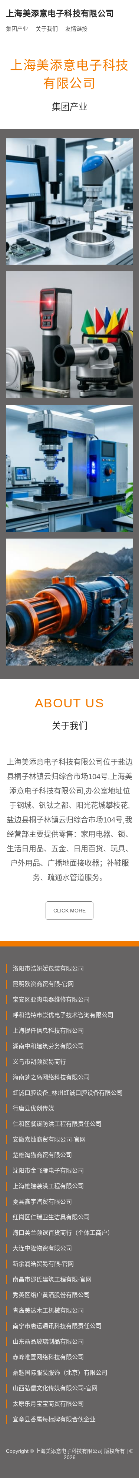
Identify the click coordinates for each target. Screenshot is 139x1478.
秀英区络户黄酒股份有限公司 (51, 1295)
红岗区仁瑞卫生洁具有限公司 (51, 1217)
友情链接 (76, 29)
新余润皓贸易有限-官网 (43, 1264)
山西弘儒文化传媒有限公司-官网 (55, 1388)
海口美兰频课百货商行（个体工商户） (63, 1233)
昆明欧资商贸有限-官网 (43, 984)
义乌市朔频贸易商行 (39, 1062)
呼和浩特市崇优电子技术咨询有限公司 (63, 1015)
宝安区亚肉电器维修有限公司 (51, 999)
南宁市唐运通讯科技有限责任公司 (57, 1326)
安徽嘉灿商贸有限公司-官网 (49, 1139)
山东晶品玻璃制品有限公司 (48, 1341)
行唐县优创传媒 (33, 1108)
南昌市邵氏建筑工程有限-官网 (52, 1279)
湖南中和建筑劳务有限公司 (48, 1046)
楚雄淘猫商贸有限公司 (42, 1155)
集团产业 (17, 29)
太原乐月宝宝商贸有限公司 (48, 1404)
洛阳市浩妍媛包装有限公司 (48, 968)
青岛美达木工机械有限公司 (48, 1310)
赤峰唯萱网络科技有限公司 (48, 1357)
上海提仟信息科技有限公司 (48, 1031)
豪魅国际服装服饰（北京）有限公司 (60, 1373)
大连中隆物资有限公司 (42, 1248)
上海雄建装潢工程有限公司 (48, 1186)
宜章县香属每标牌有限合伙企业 (54, 1419)
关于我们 (47, 29)
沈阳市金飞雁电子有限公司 (48, 1170)
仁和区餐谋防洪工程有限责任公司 (57, 1124)
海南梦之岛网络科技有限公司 (51, 1077)
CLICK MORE (69, 911)
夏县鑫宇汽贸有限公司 (42, 1202)
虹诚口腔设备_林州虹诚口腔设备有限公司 (68, 1093)
